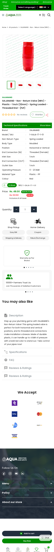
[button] (9, 114)
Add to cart (29, 533)
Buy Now (27, 541)
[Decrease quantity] (16, 209)
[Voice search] (40, 15)
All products (13, 27)
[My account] (18, 549)
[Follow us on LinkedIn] (22, 474)
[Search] (49, 15)
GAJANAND (7, 97)
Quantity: (7, 209)
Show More (45, 125)
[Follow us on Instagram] (10, 474)
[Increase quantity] (34, 209)
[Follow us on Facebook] (4, 474)
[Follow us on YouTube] (16, 474)
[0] (46, 550)
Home (4, 27)
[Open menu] (3, 15)
